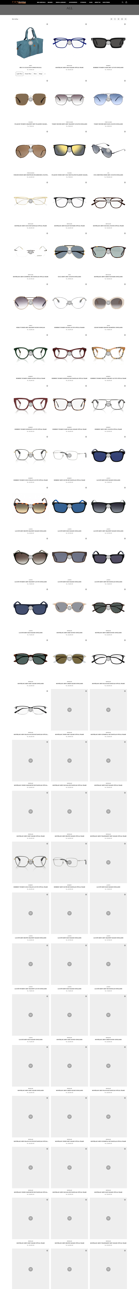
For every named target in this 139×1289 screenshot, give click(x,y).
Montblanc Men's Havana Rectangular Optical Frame (69, 785)
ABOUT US (97, 2)
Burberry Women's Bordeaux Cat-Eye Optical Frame (31, 429)
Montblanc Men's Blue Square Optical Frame (69, 67)
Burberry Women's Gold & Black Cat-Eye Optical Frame (31, 480)
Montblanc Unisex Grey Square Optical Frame (69, 734)
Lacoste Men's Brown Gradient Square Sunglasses (30, 531)
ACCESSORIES (73, 2)
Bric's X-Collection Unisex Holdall (31, 67)
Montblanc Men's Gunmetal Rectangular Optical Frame (30, 276)
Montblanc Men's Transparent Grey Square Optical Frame (108, 836)
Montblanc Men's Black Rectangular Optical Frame (108, 683)
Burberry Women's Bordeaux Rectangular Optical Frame (69, 378)
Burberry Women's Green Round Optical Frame (30, 378)
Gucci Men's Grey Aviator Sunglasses (69, 276)
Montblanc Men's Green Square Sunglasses (69, 683)
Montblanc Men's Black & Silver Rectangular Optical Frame (31, 734)
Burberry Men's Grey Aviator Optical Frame (108, 429)
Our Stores (106, 2)
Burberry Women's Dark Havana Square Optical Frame (69, 429)
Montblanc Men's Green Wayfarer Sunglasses (108, 276)
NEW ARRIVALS (41, 2)
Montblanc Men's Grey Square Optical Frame (31, 836)
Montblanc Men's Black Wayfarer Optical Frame (69, 225)
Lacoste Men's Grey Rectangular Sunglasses (108, 581)
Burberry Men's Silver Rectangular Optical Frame (69, 480)
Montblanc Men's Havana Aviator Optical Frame (108, 225)
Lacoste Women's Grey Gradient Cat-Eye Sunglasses (31, 581)
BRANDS (50, 2)
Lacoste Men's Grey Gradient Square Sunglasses (108, 531)
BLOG (90, 2)
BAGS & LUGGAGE (61, 2)
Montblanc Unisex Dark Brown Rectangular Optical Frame (30, 785)
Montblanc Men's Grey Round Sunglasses (69, 632)
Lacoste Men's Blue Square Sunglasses (108, 480)
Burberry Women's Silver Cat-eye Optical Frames (69, 327)
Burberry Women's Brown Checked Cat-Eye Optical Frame (108, 378)
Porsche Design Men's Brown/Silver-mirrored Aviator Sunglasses (31, 175)
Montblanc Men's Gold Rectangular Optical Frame (30, 225)
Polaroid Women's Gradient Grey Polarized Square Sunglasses (31, 124)
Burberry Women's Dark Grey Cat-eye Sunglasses (108, 67)
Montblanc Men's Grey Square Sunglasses (31, 683)
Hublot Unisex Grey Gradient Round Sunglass (30, 327)
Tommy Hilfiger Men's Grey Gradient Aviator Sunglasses (69, 124)
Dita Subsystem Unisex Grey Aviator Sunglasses (108, 175)
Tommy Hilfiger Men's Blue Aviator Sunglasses (108, 124)
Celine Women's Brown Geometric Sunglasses (108, 327)
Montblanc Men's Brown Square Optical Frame (69, 836)
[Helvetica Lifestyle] (19, 2)
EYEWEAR (83, 2)
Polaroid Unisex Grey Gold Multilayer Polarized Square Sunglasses (69, 175)
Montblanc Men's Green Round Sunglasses (108, 632)
